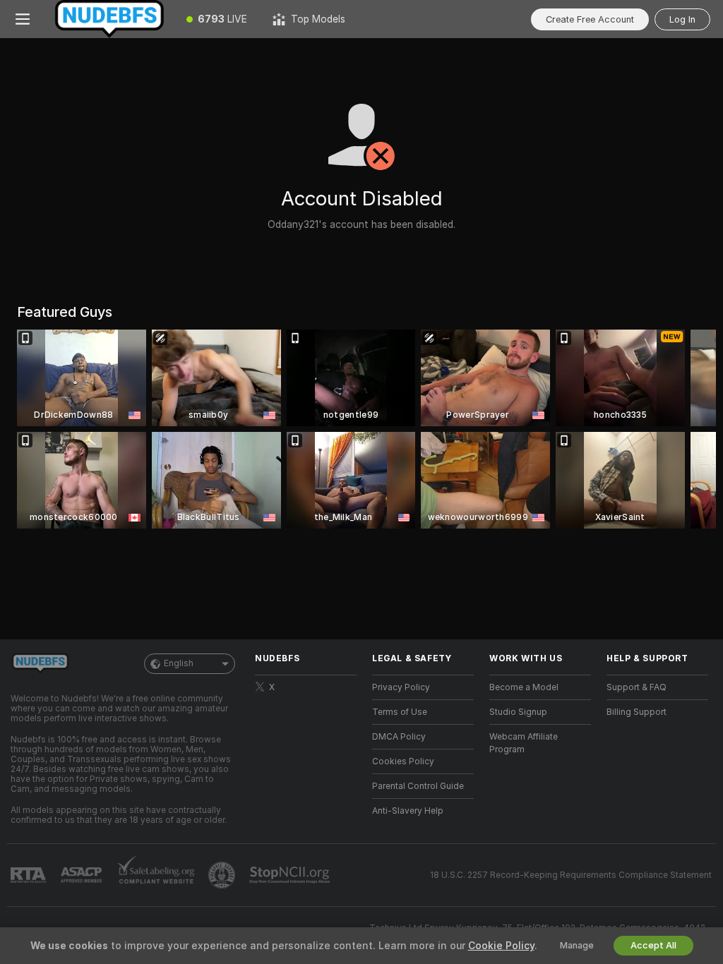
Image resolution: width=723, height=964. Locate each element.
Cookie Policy (501, 945)
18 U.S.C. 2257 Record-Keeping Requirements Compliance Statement (571, 875)
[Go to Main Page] (109, 19)
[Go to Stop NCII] (291, 875)
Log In (682, 19)
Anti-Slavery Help (407, 811)
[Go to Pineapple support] (223, 875)
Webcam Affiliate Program (523, 743)
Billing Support (637, 712)
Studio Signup (518, 712)
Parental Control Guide (418, 786)
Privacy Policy (401, 687)
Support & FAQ (637, 687)
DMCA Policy (399, 737)
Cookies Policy (403, 761)
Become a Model (523, 687)
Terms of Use (399, 712)
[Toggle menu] (22, 19)
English (178, 663)
